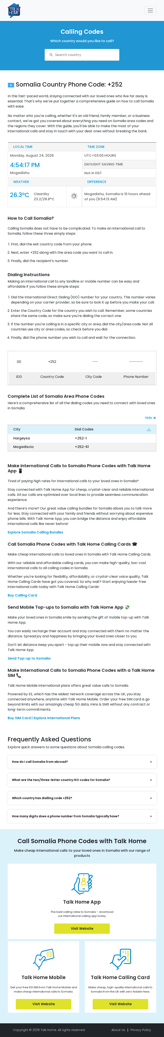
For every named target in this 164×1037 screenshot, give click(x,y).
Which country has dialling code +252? (42, 798)
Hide (149, 417)
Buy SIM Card (20, 718)
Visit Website (82, 928)
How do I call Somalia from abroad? (40, 762)
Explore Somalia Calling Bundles (35, 532)
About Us (118, 1030)
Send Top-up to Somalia (29, 658)
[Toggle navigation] (150, 10)
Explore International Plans (57, 718)
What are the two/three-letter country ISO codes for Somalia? (61, 780)
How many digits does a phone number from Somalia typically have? (65, 816)
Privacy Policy (140, 1030)
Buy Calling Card (22, 595)
